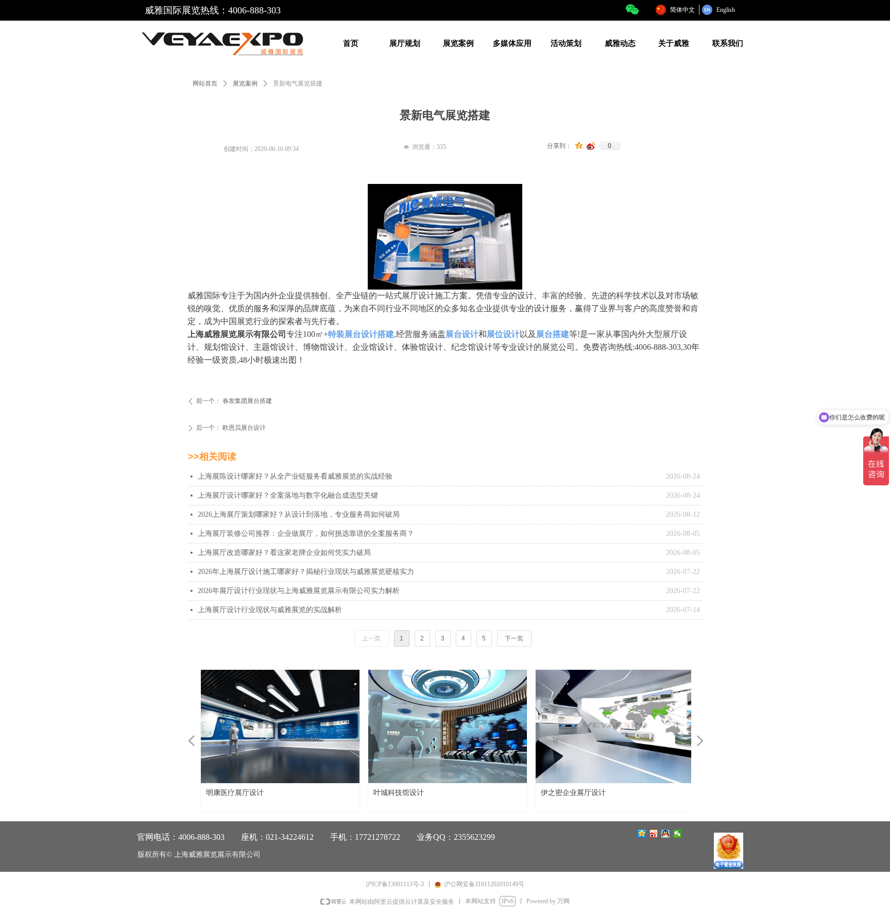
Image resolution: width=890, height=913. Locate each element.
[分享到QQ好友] (665, 834)
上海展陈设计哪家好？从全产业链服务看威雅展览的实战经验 (295, 476)
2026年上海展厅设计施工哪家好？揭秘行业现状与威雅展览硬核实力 (306, 572)
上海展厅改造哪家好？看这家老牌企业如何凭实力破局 (284, 552)
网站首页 (205, 83)
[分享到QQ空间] (579, 146)
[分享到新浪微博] (591, 146)
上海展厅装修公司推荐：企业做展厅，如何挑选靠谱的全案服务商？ (306, 533)
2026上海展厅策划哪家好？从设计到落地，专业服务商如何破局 (299, 514)
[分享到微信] (677, 834)
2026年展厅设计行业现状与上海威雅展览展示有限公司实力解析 (299, 591)
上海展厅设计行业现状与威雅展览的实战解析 (270, 610)
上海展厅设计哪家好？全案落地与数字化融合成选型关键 (288, 495)
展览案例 (245, 83)
